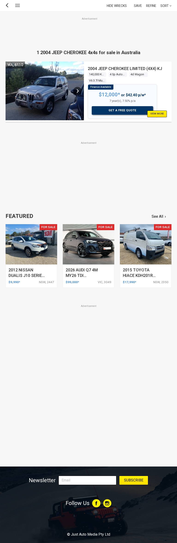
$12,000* (109, 94)
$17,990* (129, 282)
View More (157, 113)
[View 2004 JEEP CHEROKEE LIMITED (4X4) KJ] (77, 91)
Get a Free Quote (122, 110)
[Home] (88, 522)
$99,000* (72, 282)
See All (157, 216)
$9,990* (14, 282)
